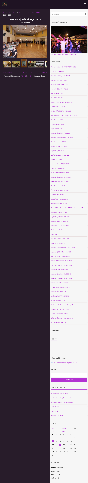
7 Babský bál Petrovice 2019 (60, 173)
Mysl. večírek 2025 (56, 129)
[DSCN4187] (40, 64)
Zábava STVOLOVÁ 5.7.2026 (59, 85)
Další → (44, 72)
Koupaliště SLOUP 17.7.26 (59, 80)
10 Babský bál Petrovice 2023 (60, 146)
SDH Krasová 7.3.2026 (58, 107)
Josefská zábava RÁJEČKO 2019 (60, 164)
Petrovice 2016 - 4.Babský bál (60, 225)
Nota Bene (54, 411)
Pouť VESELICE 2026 (57, 98)
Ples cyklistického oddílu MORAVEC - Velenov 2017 (67, 208)
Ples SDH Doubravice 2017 (59, 212)
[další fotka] (43, 41)
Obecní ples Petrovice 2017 (59, 199)
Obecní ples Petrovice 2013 (59, 283)
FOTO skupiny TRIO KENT (59, 322)
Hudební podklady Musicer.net (61, 398)
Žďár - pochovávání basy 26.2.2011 (62, 318)
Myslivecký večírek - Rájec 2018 (61, 177)
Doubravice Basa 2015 (58, 243)
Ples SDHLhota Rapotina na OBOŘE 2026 (64, 115)
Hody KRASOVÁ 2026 (57, 71)
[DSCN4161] (24, 63)
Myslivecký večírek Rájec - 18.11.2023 (62, 137)
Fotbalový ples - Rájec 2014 (59, 270)
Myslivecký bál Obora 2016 (59, 221)
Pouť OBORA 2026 (56, 93)
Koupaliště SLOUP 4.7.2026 (59, 89)
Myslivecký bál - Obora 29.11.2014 (61, 252)
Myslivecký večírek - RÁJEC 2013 (61, 274)
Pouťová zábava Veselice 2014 (60, 256)
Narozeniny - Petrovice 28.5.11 (60, 309)
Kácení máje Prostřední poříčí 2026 (62, 102)
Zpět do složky (27, 72)
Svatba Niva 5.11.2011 (58, 300)
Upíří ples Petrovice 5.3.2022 (60, 155)
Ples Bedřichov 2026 (57, 124)
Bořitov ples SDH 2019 (58, 168)
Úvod (5, 13)
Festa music (54, 407)
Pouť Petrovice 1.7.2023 (58, 142)
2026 (63, 432)
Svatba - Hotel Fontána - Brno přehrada (63, 305)
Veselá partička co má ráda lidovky (62, 402)
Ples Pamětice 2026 (57, 120)
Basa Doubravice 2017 (58, 195)
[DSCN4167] (32, 64)
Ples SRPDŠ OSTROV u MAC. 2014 (61, 261)
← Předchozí (7, 72)
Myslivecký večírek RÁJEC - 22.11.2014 (63, 247)
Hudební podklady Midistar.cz (60, 393)
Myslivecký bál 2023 (57, 151)
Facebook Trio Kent (57, 415)
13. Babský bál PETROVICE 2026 (61, 111)
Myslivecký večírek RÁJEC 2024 (60, 133)
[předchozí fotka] (6, 41)
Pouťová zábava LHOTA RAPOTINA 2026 (63, 55)
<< (53, 428)
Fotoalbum (13, 13)
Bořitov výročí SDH (57, 234)
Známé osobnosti (56, 159)
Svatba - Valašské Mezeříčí (59, 314)
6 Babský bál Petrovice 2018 (60, 181)
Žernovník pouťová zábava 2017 (61, 190)
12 (60, 445)
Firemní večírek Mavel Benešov (61, 287)
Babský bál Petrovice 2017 (59, 203)
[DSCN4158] (16, 64)
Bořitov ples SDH (56, 230)
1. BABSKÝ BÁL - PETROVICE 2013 (61, 278)
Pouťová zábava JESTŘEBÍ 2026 (60, 76)
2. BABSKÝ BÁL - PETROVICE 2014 (61, 265)
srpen (64, 428)
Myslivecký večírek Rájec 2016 (29, 13)
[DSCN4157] (7, 64)
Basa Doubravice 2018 (58, 186)
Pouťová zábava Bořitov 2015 (60, 239)
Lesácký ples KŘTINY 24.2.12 (60, 296)
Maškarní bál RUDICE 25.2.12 (60, 292)
